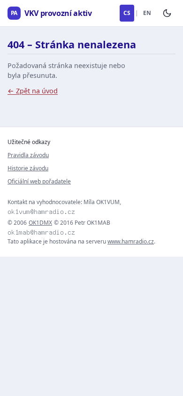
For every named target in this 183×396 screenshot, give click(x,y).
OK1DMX (40, 223)
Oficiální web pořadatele (39, 181)
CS (126, 13)
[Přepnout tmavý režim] (167, 13)
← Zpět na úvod (33, 90)
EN (147, 13)
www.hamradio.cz (130, 241)
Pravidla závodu (28, 155)
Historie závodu (28, 168)
